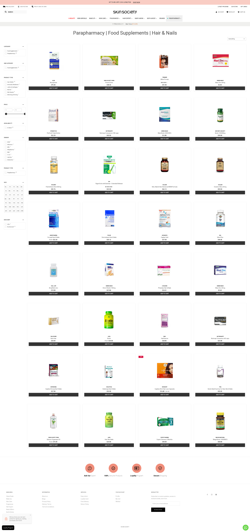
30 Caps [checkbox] (10, 187)
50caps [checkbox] (18, 190)
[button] (236, 39)
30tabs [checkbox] (22, 186)
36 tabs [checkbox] (6, 191)
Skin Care (9, 501)
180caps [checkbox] (6, 206)
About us (45, 496)
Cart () (242, 12)
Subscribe (158, 509)
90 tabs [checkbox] (6, 203)
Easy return (84, 496)
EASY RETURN (24, 6)
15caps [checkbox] (6, 186)
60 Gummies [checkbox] (14, 195)
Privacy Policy (46, 501)
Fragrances (9, 504)
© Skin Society (125, 527)
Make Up (9, 499)
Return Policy (85, 504)
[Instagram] (211, 494)
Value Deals (9, 496)
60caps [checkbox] (6, 198)
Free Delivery (85, 501)
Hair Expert (9, 507)
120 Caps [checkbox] (14, 203)
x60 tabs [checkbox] (14, 211)
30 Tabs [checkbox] (14, 187)
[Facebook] (207, 494)
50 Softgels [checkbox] (14, 191)
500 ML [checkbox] (10, 207)
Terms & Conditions (48, 507)
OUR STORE (234, 6)
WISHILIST (232, 12)
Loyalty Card (84, 499)
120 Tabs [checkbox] (18, 203)
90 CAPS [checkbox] (18, 199)
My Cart (118, 499)
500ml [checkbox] (14, 206)
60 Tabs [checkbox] (22, 195)
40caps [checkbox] (10, 190)
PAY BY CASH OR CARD (40, 6)
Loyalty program (223, 6)
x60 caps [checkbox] (10, 211)
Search (10, 12)
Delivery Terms (46, 504)
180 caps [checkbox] (22, 203)
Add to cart (53, 88)
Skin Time (132, 24)
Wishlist (118, 501)
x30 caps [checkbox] (22, 207)
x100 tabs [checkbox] (18, 211)
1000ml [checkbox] (18, 206)
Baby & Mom (10, 509)
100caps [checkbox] (10, 202)
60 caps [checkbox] (22, 191)
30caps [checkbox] (18, 186)
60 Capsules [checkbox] (10, 195)
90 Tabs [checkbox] (22, 199)
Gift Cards (244, 6)
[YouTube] (216, 494)
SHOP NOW (136, 2)
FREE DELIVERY (10, 6)
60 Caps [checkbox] (6, 195)
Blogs (44, 499)
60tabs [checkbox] (10, 198)
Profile (118, 496)
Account (221, 12)
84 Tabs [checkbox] (14, 199)
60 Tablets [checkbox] (18, 195)
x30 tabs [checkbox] (6, 211)
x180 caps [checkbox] (22, 211)
